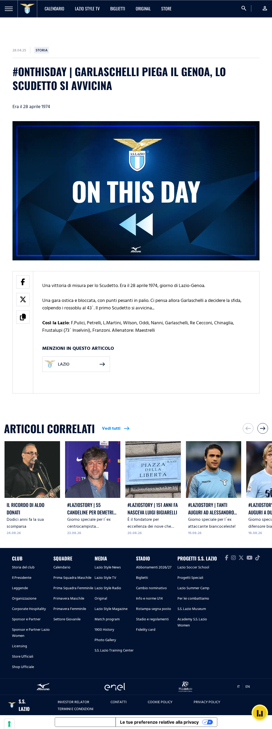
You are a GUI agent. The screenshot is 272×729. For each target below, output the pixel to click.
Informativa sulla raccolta (85, 722)
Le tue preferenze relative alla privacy (159, 722)
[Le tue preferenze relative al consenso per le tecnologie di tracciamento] (9, 724)
